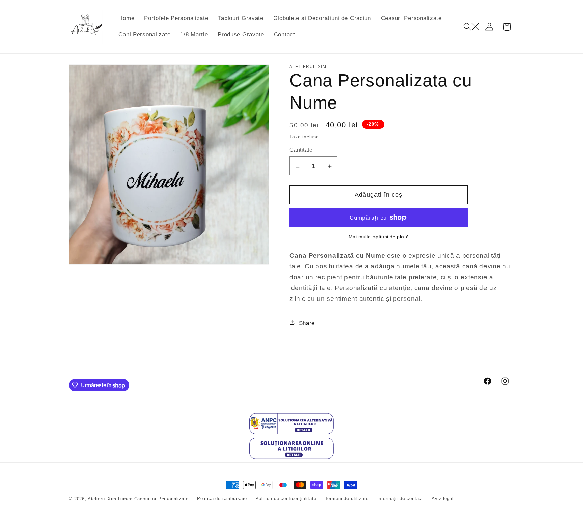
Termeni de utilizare (347, 498)
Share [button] (307, 323)
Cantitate (300, 150)
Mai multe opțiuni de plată (379, 236)
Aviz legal (442, 498)
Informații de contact (400, 498)
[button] (471, 27)
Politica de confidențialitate (285, 498)
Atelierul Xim (102, 499)
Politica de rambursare (222, 498)
